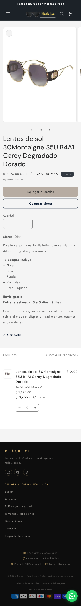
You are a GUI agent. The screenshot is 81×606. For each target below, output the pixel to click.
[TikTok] (26, 472)
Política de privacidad (18, 506)
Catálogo (10, 499)
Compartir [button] (14, 335)
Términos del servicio (53, 583)
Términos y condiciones (19, 514)
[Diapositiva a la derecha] (49, 130)
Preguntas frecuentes (18, 536)
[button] (8, 14)
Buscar (9, 492)
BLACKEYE (18, 451)
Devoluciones (13, 521)
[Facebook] (17, 472)
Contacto (10, 528)
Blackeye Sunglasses (27, 576)
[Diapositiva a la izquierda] (31, 130)
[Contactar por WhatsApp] (72, 596)
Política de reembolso (41, 589)
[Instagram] (8, 472)
